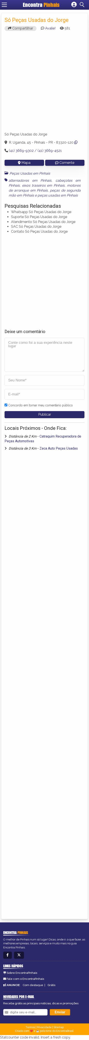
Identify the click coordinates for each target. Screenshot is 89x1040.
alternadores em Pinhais (30, 180)
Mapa (25, 163)
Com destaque (33, 985)
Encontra (41, 5)
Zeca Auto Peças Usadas (59, 448)
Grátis (51, 985)
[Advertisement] (44, 83)
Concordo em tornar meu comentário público (40, 405)
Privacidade (44, 1027)
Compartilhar (22, 28)
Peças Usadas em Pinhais (30, 173)
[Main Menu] (4, 4)
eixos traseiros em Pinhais (43, 185)
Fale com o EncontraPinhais (25, 978)
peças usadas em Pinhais (58, 195)
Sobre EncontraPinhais (22, 972)
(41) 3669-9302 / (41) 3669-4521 (35, 151)
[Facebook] (7, 955)
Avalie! (50, 28)
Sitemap (59, 1027)
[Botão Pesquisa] (82, 5)
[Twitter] (19, 955)
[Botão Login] (74, 5)
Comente (66, 163)
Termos (30, 1027)
